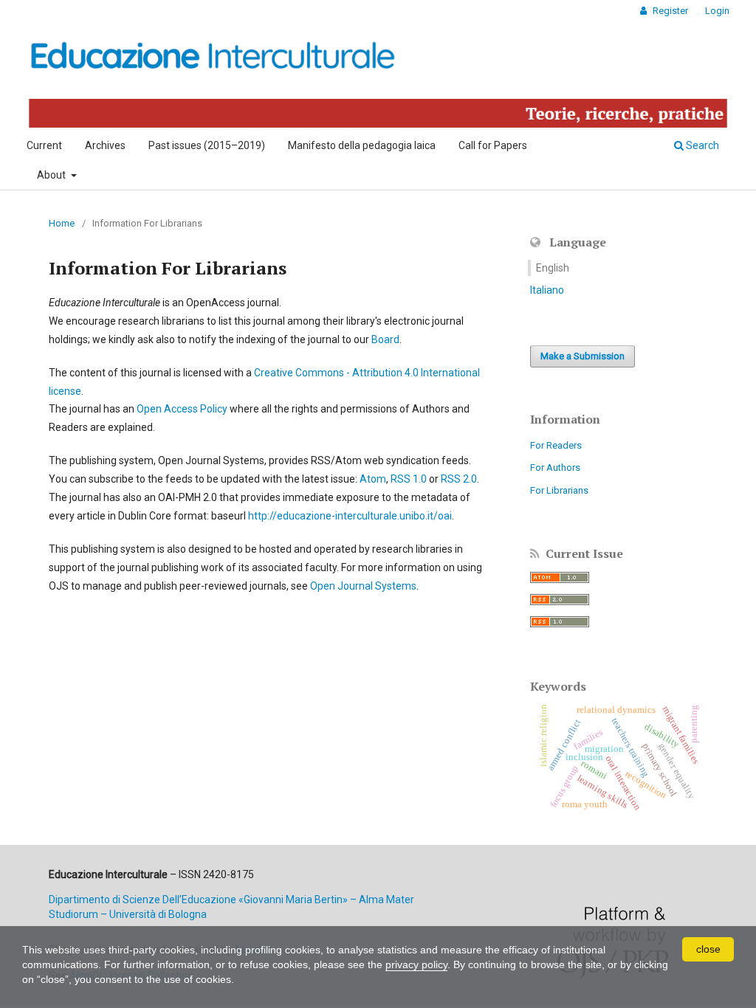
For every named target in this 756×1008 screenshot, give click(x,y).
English (552, 268)
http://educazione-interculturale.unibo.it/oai (350, 516)
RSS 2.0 (459, 479)
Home (62, 223)
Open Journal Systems (363, 586)
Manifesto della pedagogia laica (362, 145)
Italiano (547, 290)
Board (385, 339)
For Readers (556, 445)
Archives (105, 145)
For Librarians (559, 490)
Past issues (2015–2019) (206, 145)
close (708, 949)
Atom (373, 479)
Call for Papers (492, 145)
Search (701, 145)
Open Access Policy (182, 409)
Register (669, 10)
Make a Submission (582, 356)
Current (44, 145)
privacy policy (416, 964)
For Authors (555, 467)
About (52, 175)
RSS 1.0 (409, 479)
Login (717, 10)
